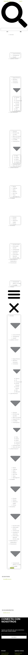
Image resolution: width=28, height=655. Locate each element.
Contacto (12, 286)
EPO (16, 109)
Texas (14, 194)
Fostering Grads (16, 164)
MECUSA (17, 110)
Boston (14, 186)
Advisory (17, 97)
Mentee (17, 157)
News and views (16, 165)
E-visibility (15, 139)
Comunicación (18, 100)
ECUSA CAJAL (16, 244)
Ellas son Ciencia (16, 136)
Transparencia (16, 55)
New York (15, 193)
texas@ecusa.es (7, 579)
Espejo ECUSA (16, 138)
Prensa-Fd (17, 160)
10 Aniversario (16, 249)
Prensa (14, 223)
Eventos (14, 217)
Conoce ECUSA (16, 53)
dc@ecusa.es (6, 612)
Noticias (14, 218)
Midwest (15, 191)
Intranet (14, 57)
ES (20, 31)
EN (7, 31)
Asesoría (15, 131)
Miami (14, 190)
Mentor (17, 159)
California (15, 188)
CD (16, 99)
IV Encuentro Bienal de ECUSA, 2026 (16, 256)
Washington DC (16, 196)
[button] (14, 301)
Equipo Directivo (16, 77)
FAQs (16, 155)
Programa (17, 162)
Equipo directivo (18, 653)
